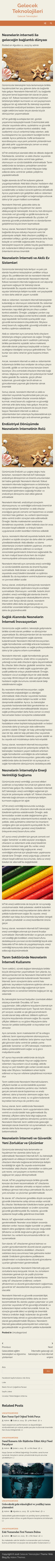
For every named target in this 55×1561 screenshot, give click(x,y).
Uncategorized (19, 1332)
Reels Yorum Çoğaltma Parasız (14, 1387)
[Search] (51, 23)
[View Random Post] (45, 23)
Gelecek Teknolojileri (27, 8)
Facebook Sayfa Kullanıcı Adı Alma (16, 1378)
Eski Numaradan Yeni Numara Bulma (21, 1532)
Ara (3, 1367)
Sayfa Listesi (7, 1392)
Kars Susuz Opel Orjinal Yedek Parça (21, 1416)
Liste (4, 1382)
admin (36, 45)
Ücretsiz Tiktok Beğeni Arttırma (14, 1396)
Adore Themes (17, 1557)
